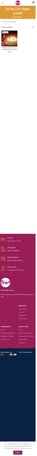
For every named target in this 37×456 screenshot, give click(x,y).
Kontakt (3, 330)
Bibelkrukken (23, 339)
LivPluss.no (22, 343)
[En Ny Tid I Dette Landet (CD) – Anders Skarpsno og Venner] (9, 38)
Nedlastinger (23, 315)
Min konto (23, 306)
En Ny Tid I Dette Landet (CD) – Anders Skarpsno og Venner (9, 48)
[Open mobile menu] (2, 3)
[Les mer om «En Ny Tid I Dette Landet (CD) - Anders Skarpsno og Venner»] (3, 44)
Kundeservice (6, 326)
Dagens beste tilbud (25, 333)
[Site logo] (17, 2)
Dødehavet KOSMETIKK (26, 336)
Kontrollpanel (23, 309)
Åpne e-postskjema (13, 250)
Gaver (21, 330)
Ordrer (21, 312)
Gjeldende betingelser (8, 333)
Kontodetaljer (23, 318)
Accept (17, 452)
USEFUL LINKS (23, 326)
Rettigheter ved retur (7, 336)
